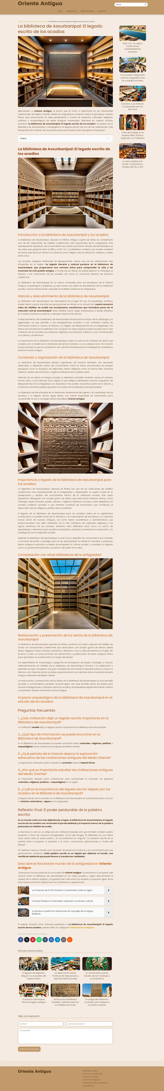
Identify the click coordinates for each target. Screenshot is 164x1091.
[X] (26, 939)
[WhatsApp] (39, 939)
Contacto (102, 11)
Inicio (60, 11)
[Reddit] (69, 939)
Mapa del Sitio (88, 1086)
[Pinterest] (33, 939)
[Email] (63, 939)
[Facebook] (20, 939)
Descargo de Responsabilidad (95, 1083)
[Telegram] (57, 939)
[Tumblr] (45, 939)
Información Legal (90, 1071)
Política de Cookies (90, 1077)
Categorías (71, 11)
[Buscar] (145, 4)
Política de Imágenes (91, 1080)
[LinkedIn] (51, 939)
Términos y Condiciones (92, 1074)
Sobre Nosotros (87, 11)
